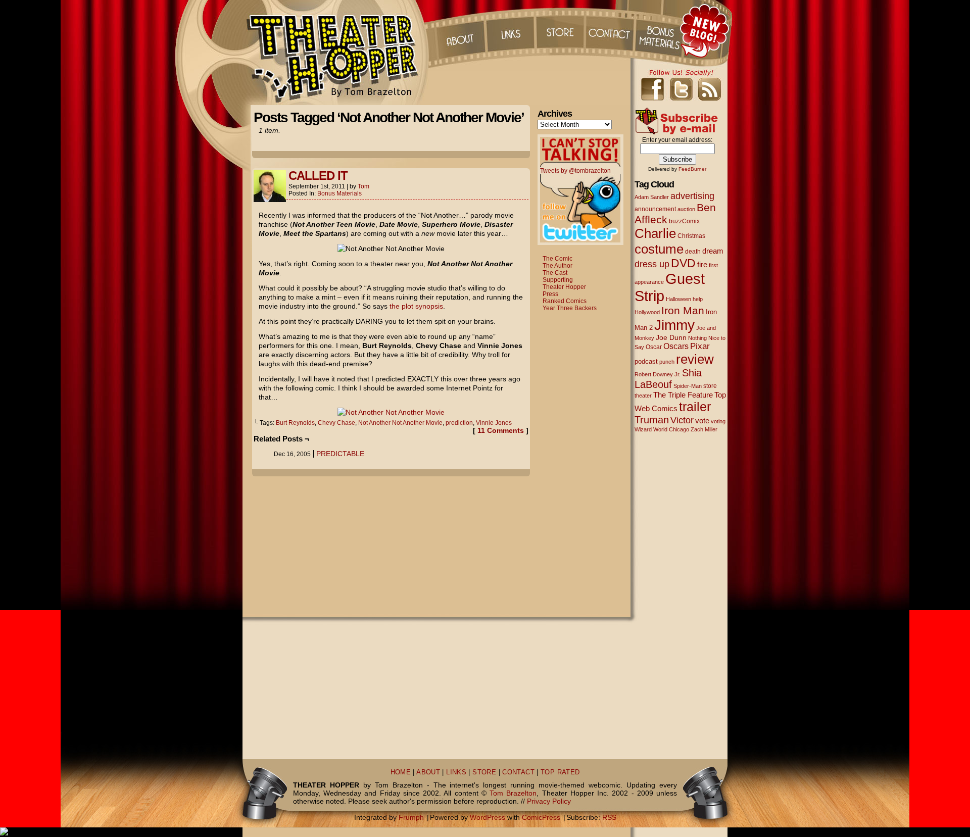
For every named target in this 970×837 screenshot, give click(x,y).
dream (712, 251)
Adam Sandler (652, 197)
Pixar (700, 346)
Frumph (411, 817)
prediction (459, 422)
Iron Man (682, 310)
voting (718, 421)
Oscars (676, 346)
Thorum (661, 30)
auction (686, 209)
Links (509, 30)
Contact (611, 30)
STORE (484, 772)
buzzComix (684, 221)
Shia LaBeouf (668, 378)
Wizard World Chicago (662, 429)
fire (702, 264)
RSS (609, 817)
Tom (363, 186)
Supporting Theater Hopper (564, 283)
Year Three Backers (570, 308)
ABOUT (428, 772)
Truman (652, 419)
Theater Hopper (338, 52)
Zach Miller (704, 429)
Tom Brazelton (513, 793)
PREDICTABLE (340, 454)
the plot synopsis (416, 306)
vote (702, 421)
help (698, 299)
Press (550, 294)
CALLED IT (318, 175)
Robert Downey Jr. (658, 374)
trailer (695, 407)
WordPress (487, 817)
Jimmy (674, 325)
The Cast (555, 272)
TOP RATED (560, 772)
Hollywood (647, 312)
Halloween (678, 299)
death (693, 251)
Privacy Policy (549, 801)
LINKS (456, 772)
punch (666, 362)
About (459, 30)
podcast (646, 361)
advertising (692, 195)
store (710, 385)
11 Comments (500, 430)
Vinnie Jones (494, 422)
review (695, 359)
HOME (401, 772)
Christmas (691, 235)
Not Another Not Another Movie (400, 422)
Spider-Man (687, 386)
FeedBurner (692, 169)
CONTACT (518, 772)
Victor (682, 420)
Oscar (654, 347)
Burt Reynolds (295, 422)
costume (659, 249)
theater (643, 395)
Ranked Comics (565, 301)
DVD (683, 263)
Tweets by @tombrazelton (575, 170)
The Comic (557, 258)
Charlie (655, 233)
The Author (557, 265)
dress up (652, 264)
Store (560, 30)
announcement (655, 209)
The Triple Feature (683, 394)
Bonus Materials (339, 193)
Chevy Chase (336, 422)
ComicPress (541, 817)
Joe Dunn (671, 337)
